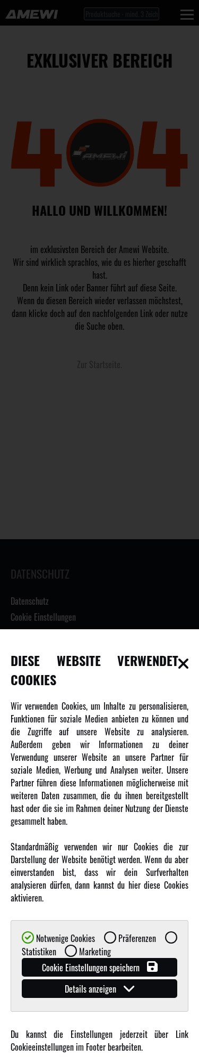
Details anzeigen (91, 988)
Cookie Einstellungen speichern (92, 967)
